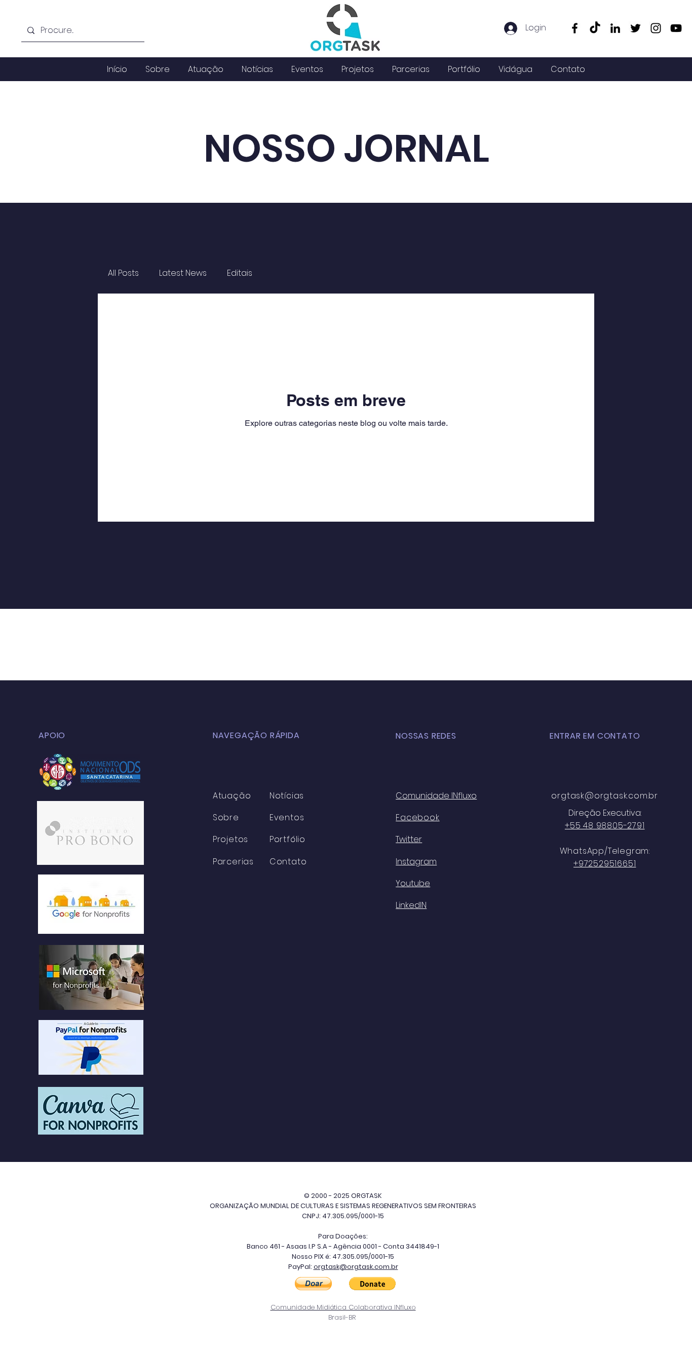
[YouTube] (676, 28)
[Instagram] (656, 28)
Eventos (287, 817)
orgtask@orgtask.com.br (604, 795)
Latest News (183, 273)
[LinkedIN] (615, 28)
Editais (239, 273)
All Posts (123, 273)
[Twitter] (635, 28)
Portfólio (287, 839)
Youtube (413, 883)
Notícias (287, 795)
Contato (288, 861)
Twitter (409, 839)
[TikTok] (595, 28)
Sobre (226, 817)
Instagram (416, 861)
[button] (313, 1283)
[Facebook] (575, 28)
